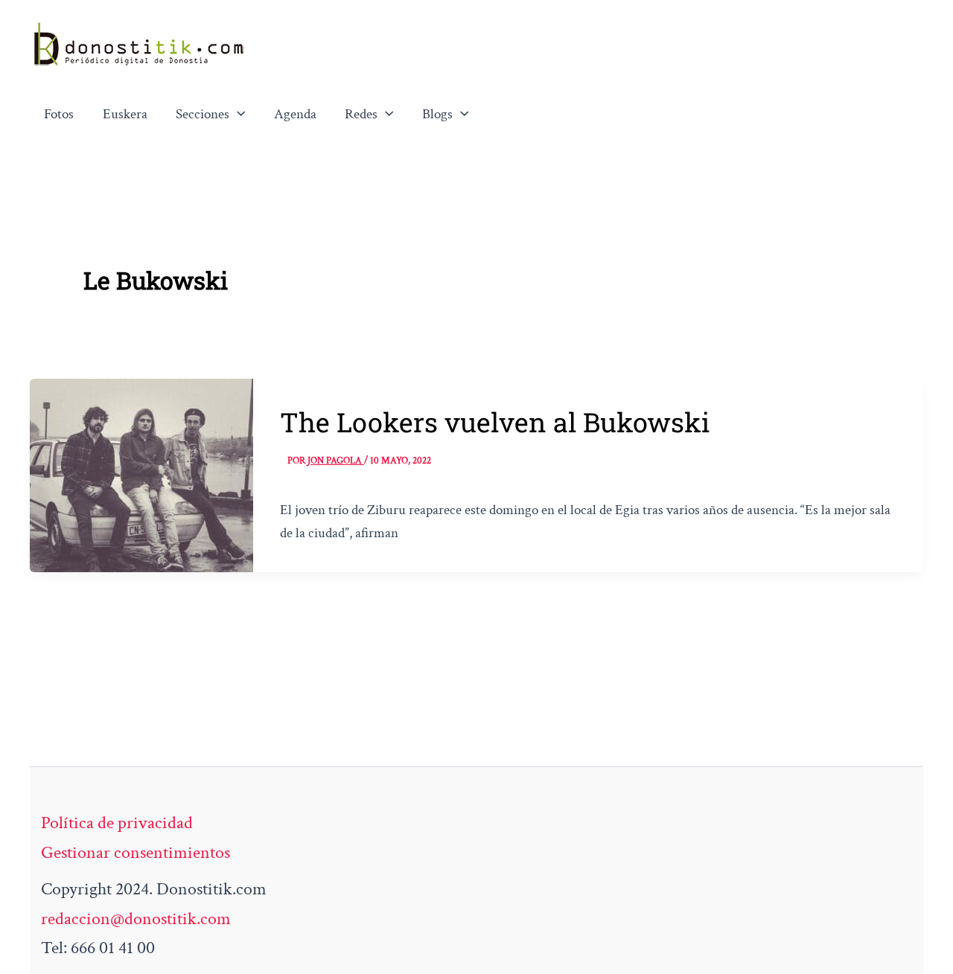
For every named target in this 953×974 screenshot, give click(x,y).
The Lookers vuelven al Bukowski (495, 422)
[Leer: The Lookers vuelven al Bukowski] (141, 473)
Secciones (202, 114)
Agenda (295, 114)
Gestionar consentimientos (135, 852)
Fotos (59, 114)
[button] (237, 114)
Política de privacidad (117, 822)
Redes (361, 114)
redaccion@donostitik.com (136, 918)
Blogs (437, 114)
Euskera (125, 114)
